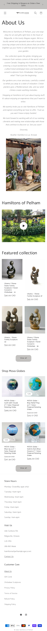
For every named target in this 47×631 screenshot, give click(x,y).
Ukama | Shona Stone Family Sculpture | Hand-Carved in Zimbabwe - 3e (34, 341)
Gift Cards (8, 576)
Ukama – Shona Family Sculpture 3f (34, 295)
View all (23, 358)
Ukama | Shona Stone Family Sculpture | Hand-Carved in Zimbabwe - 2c (11, 287)
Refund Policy (9, 598)
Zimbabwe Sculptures (12, 582)
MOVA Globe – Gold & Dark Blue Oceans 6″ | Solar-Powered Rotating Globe (34, 451)
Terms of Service (10, 593)
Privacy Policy (9, 587)
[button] (5, 13)
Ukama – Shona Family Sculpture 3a (10, 339)
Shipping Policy (10, 604)
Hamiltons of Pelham (26, 630)
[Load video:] (23, 226)
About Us (8, 571)
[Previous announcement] (4, 4)
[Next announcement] (42, 4)
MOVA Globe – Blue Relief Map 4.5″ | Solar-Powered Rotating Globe (34, 405)
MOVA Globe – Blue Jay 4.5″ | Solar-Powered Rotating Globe (10, 450)
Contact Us (9, 556)
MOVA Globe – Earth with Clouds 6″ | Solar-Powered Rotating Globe (11, 404)
